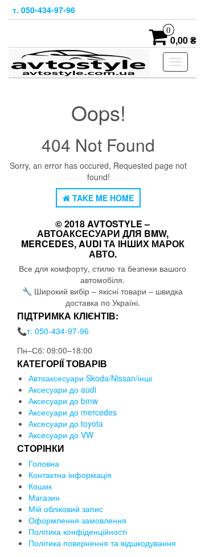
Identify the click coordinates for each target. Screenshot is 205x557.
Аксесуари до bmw (63, 400)
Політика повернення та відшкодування (103, 542)
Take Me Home (102, 197)
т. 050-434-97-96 (44, 9)
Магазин (44, 497)
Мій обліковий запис (65, 508)
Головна (43, 463)
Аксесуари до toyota (65, 423)
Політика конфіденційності (77, 531)
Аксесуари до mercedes (72, 412)
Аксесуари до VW (60, 434)
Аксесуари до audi (62, 389)
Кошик (40, 486)
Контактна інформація (70, 474)
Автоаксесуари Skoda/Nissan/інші (90, 378)
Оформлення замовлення (77, 520)
